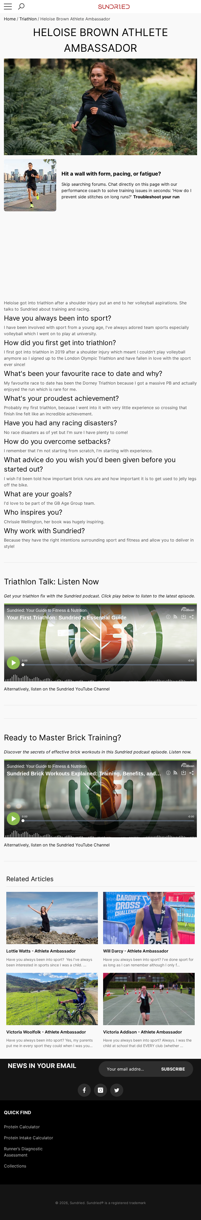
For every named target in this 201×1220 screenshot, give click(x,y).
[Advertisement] (100, 251)
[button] (21, 6)
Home (10, 18)
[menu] (8, 6)
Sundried (77, 1203)
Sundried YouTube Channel (83, 689)
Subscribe (173, 1069)
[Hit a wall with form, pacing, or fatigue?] (30, 185)
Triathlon (28, 18)
